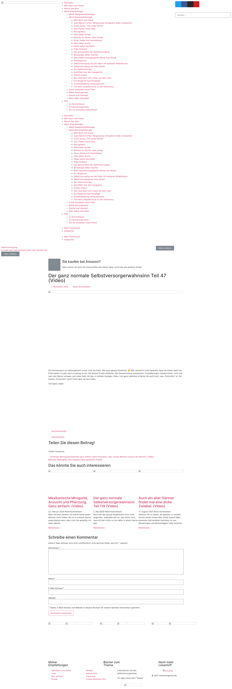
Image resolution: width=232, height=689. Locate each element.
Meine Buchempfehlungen (80, 17)
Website (52, 598)
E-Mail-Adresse (56, 588)
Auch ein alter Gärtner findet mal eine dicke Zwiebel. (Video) (156, 502)
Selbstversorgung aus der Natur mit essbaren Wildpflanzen (101, 63)
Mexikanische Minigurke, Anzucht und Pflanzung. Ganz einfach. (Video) (68, 502)
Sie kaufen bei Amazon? (81, 262)
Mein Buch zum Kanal (73, 5)
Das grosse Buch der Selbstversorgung (91, 52)
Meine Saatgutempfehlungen (82, 14)
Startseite (68, 2)
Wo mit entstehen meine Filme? (83, 110)
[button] (116, 112)
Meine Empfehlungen (73, 11)
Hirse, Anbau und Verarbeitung (88, 40)
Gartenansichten (58, 431)
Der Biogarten (80, 60)
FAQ (66, 101)
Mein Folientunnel (72, 228)
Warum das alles (71, 8)
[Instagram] (190, 4)
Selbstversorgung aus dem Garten (89, 66)
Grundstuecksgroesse (79, 107)
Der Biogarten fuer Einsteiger (87, 81)
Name (51, 578)
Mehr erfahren (165, 248)
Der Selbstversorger (83, 69)
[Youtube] (196, 4)
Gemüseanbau (57, 437)
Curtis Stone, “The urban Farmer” (89, 26)
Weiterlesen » (54, 528)
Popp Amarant (80, 49)
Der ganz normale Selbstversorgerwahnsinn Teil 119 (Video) (114, 502)
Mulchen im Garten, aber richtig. (88, 37)
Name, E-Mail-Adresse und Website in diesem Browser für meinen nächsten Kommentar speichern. (95, 608)
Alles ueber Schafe (82, 34)
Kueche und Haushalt (78, 95)
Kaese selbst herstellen (84, 46)
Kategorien (69, 231)
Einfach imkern (80, 75)
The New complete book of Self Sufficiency (94, 86)
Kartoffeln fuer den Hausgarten (88, 72)
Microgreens (79, 31)
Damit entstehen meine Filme (82, 89)
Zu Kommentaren (76, 104)
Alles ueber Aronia (82, 43)
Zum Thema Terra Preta (84, 28)
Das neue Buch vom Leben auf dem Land (92, 78)
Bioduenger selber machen (86, 55)
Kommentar (54, 548)
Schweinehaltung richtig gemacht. (89, 83)
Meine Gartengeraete (78, 92)
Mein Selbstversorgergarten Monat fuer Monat (95, 57)
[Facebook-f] (184, 4)
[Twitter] (178, 4)
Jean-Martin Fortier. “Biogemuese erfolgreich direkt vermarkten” (103, 23)
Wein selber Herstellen (79, 98)
